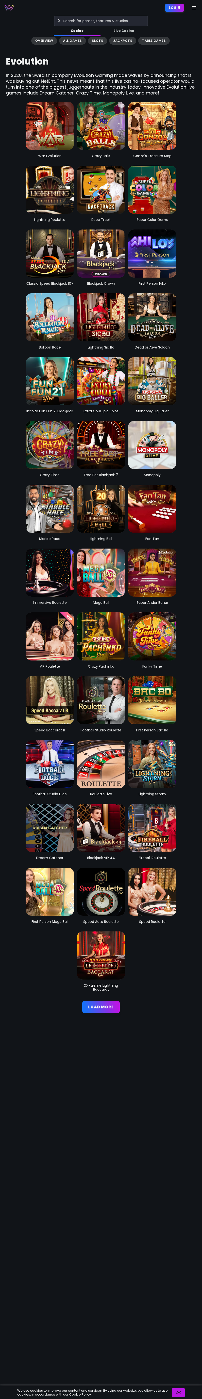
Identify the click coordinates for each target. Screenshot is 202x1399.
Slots (97, 40)
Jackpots (122, 40)
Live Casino (124, 30)
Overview (44, 40)
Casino (77, 30)
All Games (72, 40)
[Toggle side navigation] (194, 8)
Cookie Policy (80, 1394)
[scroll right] (196, 41)
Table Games (154, 40)
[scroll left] (6, 41)
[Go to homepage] (9, 8)
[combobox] (101, 21)
